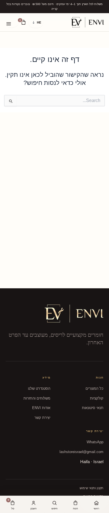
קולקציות (96, 398)
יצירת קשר (42, 417)
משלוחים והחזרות (36, 398)
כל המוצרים (94, 388)
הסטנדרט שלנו (39, 388)
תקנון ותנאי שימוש (91, 488)
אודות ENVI (41, 408)
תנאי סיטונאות (92, 408)
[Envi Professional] (87, 22)
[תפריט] (11, 22)
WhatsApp (95, 442)
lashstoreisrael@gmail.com (81, 452)
